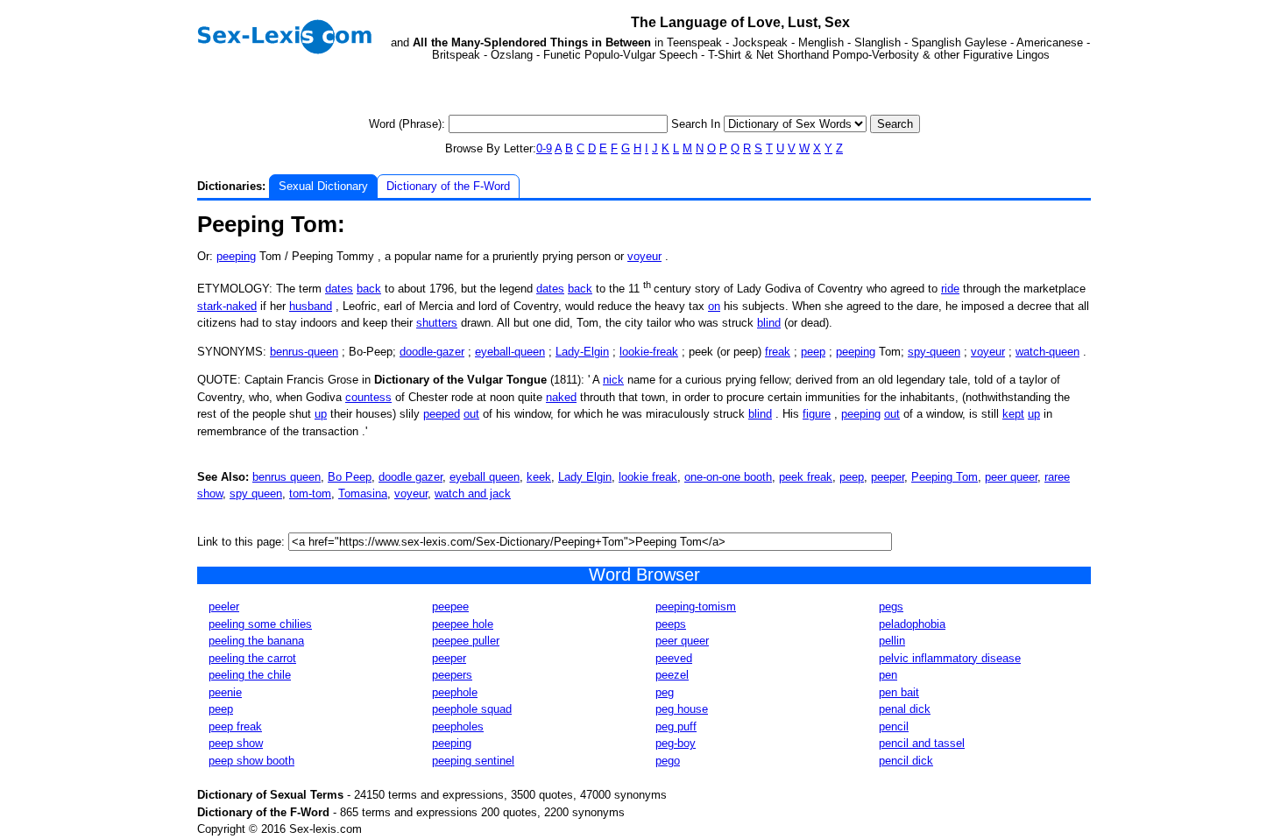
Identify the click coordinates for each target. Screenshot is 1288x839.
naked (561, 397)
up (321, 413)
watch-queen (1047, 351)
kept (1013, 413)
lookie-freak (648, 351)
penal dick (905, 709)
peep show (236, 743)
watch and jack (473, 493)
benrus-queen (304, 351)
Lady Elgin (585, 476)
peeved (673, 658)
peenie (225, 692)
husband (310, 306)
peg (664, 692)
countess (368, 397)
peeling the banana (256, 640)
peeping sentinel (473, 760)
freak (777, 351)
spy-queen (934, 351)
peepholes (458, 726)
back (369, 288)
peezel (672, 674)
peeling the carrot (252, 658)
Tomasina (362, 493)
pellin (892, 640)
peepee (450, 606)
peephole (455, 692)
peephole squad (472, 709)
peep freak (235, 726)
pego (667, 760)
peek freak (805, 476)
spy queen (256, 493)
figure (817, 413)
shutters (436, 322)
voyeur (644, 256)
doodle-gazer (432, 351)
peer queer (1011, 476)
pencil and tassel (922, 743)
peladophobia (912, 624)
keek (539, 476)
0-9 (544, 148)
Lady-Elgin (582, 351)
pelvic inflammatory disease (950, 658)
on (714, 306)
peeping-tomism (695, 606)
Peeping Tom (944, 476)
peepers (452, 674)
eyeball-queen (510, 351)
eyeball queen (484, 476)
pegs (891, 606)
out (471, 413)
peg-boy (675, 743)
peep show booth (251, 760)
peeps (670, 624)
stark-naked (227, 306)
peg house (681, 709)
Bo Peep (350, 476)
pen (888, 674)
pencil (894, 726)
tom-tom (310, 493)
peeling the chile (250, 674)
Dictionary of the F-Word (448, 186)
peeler (224, 606)
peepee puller (465, 640)
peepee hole (462, 624)
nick (613, 379)
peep (813, 351)
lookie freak (648, 476)
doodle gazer (410, 476)
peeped (441, 413)
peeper (887, 476)
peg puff (676, 726)
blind (769, 322)
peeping (236, 256)
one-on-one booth (728, 476)
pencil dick (906, 760)
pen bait (899, 692)
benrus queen (286, 476)
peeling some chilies (260, 624)
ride (950, 288)
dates (339, 288)
